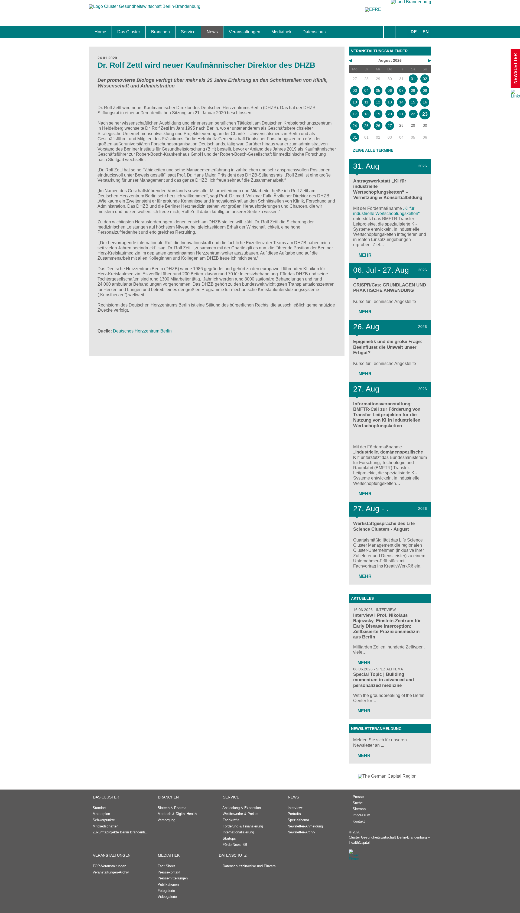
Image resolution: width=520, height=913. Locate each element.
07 (401, 90)
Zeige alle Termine (373, 150)
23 (425, 114)
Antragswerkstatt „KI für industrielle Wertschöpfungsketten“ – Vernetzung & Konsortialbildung (387, 189)
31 (355, 137)
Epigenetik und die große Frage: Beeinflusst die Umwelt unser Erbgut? (387, 347)
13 (390, 102)
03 (355, 90)
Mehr (365, 255)
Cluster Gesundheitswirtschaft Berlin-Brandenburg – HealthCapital (389, 839)
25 (366, 125)
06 (390, 90)
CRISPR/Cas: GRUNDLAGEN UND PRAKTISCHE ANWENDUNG (389, 287)
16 (425, 102)
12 (378, 102)
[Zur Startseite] (144, 9)
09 (425, 90)
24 (355, 125)
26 (378, 125)
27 (390, 125)
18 (366, 114)
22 (413, 114)
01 (413, 79)
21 (401, 114)
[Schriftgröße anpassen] (401, 32)
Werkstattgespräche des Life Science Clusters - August (384, 526)
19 (378, 114)
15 (413, 102)
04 (366, 90)
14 (401, 102)
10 (355, 102)
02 (425, 79)
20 (390, 114)
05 (378, 90)
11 (366, 102)
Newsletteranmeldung (376, 728)
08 (413, 90)
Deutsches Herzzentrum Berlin (142, 331)
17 (355, 114)
